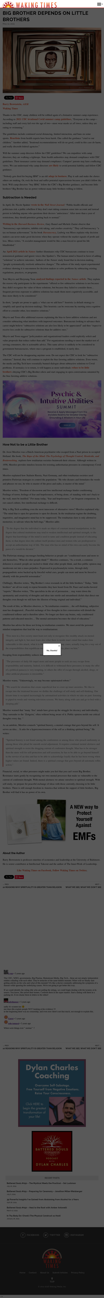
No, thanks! (52, 650)
